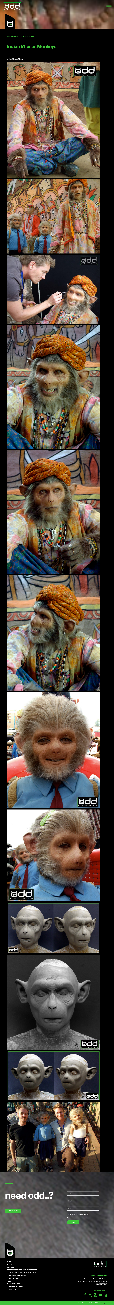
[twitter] (90, 1295)
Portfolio (15, 36)
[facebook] (85, 1295)
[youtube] (100, 1295)
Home (9, 36)
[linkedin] (105, 1295)
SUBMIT (73, 1222)
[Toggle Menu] (109, 6)
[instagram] (95, 1295)
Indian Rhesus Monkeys (31, 46)
